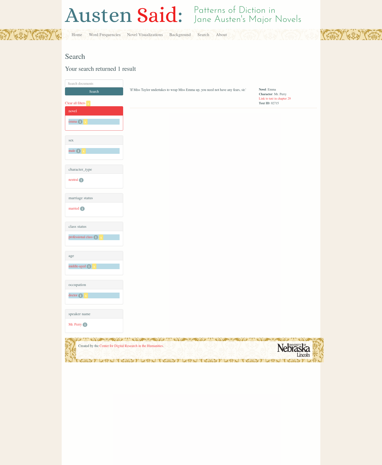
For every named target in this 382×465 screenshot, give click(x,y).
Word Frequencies (104, 34)
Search (203, 34)
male (72, 150)
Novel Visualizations (145, 34)
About (221, 34)
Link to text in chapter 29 (275, 98)
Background (180, 34)
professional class (81, 236)
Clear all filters (77, 102)
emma (73, 121)
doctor (73, 295)
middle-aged (77, 266)
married (74, 208)
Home (77, 34)
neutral (73, 179)
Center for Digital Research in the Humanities (131, 345)
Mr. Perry (75, 324)
